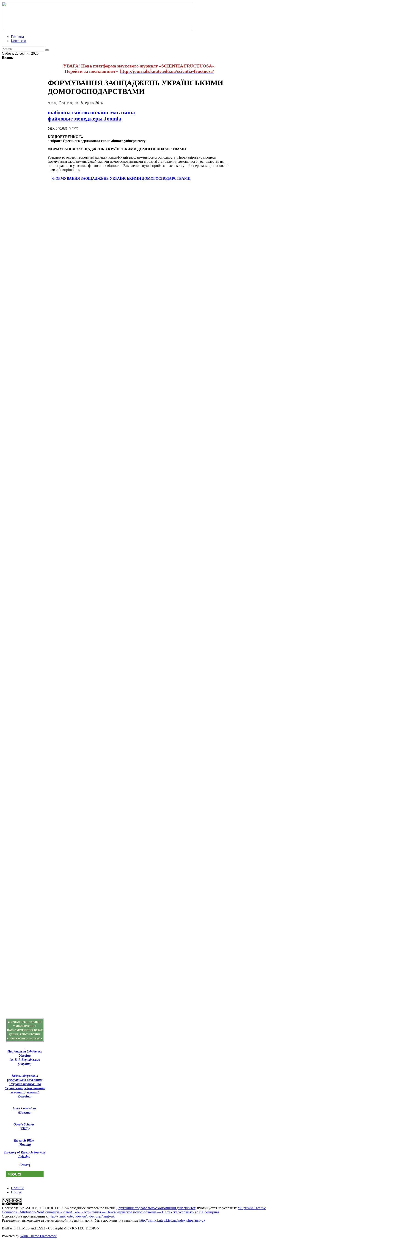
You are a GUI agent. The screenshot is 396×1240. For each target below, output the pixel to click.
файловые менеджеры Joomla (84, 119)
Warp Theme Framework (38, 1236)
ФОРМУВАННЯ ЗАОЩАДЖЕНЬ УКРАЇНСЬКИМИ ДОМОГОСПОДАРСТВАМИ (121, 178)
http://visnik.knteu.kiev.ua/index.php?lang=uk (82, 1216)
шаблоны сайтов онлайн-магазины (91, 112)
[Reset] (47, 50)
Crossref (24, 1165)
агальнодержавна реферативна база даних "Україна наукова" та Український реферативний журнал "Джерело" (25, 1084)
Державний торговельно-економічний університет (155, 1208)
